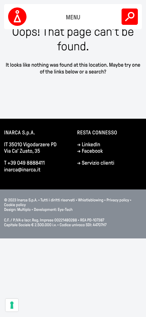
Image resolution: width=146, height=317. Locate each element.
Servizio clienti (98, 163)
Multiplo (24, 209)
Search (130, 17)
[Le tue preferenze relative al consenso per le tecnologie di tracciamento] (11, 305)
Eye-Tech (65, 209)
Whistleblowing (91, 200)
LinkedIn (91, 145)
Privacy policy (118, 200)
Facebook (92, 151)
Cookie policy (15, 204)
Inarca (18, 16)
